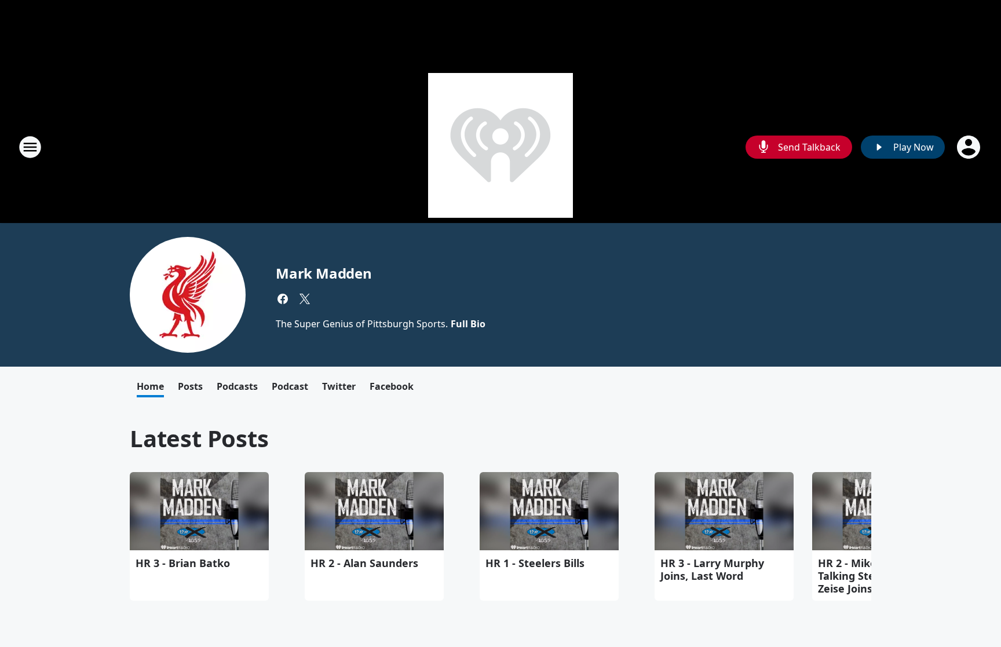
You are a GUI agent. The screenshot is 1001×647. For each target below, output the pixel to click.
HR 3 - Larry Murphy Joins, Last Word (712, 569)
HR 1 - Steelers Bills (534, 563)
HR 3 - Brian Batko (183, 563)
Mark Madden (324, 273)
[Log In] (969, 147)
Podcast (290, 386)
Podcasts (237, 386)
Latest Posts (199, 438)
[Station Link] (500, 147)
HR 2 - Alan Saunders (364, 563)
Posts (190, 386)
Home (150, 386)
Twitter (339, 386)
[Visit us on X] (305, 299)
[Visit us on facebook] (283, 299)
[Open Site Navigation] (30, 147)
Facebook (392, 386)
